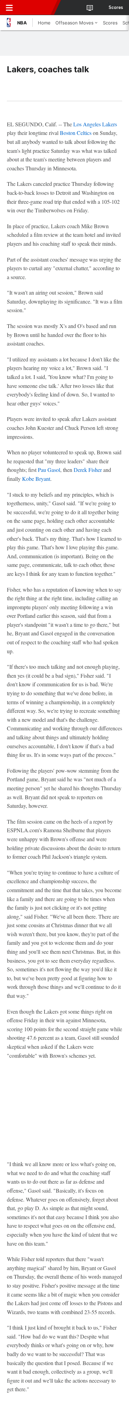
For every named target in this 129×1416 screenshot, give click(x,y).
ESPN (37, 7)
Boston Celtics (76, 132)
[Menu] (9, 7)
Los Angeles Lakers (95, 124)
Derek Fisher (88, 469)
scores (116, 7)
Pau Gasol (49, 469)
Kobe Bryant (36, 478)
